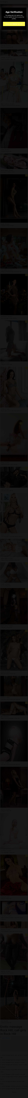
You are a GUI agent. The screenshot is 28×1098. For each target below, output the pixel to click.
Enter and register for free (14, 24)
